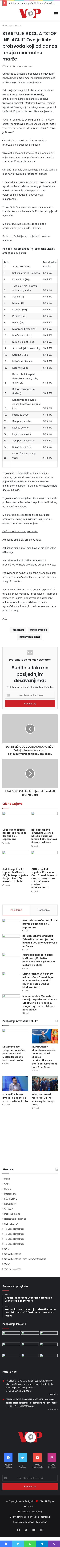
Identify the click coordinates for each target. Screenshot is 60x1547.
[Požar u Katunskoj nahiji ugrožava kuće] (49, 1359)
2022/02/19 (53, 1394)
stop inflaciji (39, 629)
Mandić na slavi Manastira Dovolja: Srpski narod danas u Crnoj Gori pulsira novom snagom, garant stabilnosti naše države (39, 1002)
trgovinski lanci (30, 636)
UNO (6, 1249)
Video (7, 1264)
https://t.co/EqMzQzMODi (19, 1391)
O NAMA (8, 1208)
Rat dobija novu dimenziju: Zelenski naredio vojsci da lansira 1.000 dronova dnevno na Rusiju (44, 836)
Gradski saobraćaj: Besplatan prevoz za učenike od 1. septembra (14, 834)
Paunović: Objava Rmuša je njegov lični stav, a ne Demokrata (15, 1098)
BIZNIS (18, 25)
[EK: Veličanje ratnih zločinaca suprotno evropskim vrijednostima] (30, 1359)
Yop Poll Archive (12, 1269)
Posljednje (44, 909)
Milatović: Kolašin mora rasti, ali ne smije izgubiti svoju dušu (43, 1099)
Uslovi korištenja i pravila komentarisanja (25, 1259)
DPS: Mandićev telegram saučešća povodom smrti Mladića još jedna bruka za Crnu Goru (13, 1053)
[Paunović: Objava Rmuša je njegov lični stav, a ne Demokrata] (15, 1083)
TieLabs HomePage (14, 1229)
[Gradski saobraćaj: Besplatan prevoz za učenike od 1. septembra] (15, 819)
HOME (7, 1188)
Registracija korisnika (15, 1219)
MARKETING (10, 1198)
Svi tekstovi (24, 1511)
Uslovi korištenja (12, 1254)
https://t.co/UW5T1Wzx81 (22, 1406)
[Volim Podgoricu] (30, 13)
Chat (6, 1183)
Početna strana (12, 1213)
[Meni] (56, 14)
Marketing (37, 1511)
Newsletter (10, 1203)
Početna (8, 25)
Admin (9, 66)
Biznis (7, 1178)
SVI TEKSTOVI (11, 1224)
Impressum (10, 1193)
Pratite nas (9, 1371)
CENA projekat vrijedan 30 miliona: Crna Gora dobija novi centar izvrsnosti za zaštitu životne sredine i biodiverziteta (44, 878)
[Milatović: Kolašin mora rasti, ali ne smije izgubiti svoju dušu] (45, 1083)
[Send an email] (14, 66)
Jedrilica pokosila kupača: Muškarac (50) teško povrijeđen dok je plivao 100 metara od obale (15, 875)
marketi (19, 629)
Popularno (16, 909)
